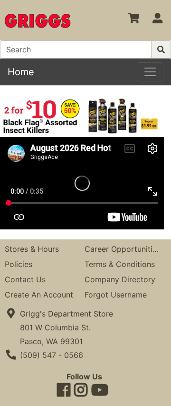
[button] (12, 116)
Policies (18, 264)
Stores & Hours (32, 249)
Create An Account (39, 294)
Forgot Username (116, 294)
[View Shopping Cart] (133, 20)
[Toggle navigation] (150, 71)
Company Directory (120, 279)
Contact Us (25, 279)
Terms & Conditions (120, 264)
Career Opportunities (123, 249)
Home (21, 72)
